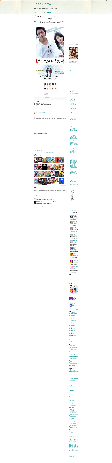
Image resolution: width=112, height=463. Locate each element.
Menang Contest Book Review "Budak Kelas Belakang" (74, 99)
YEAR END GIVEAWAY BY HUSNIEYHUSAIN (73, 109)
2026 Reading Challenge (73, 303)
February (72, 199)
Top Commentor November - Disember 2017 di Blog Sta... (74, 168)
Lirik (77, 444)
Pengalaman (70, 449)
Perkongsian (74, 450)
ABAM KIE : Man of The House (74, 371)
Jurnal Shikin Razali (72, 410)
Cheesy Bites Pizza (72, 132)
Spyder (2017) (72, 183)
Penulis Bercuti (72, 142)
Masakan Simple (76, 446)
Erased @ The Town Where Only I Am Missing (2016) (74, 92)
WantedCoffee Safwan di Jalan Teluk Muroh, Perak (74, 108)
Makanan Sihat (71, 446)
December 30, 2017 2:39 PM (43, 103)
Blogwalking (70, 440)
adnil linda (74, 335)
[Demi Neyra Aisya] (49, 169)
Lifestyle (75, 444)
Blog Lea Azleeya (72, 407)
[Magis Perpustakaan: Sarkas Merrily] (61, 170)
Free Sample (74, 441)
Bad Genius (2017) (72, 140)
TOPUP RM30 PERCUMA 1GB (73, 210)
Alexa (72, 439)
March (71, 198)
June (71, 195)
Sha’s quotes (35, 188)
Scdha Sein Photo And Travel (73, 431)
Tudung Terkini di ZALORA (73, 100)
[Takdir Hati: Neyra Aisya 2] (40, 169)
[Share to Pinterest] (49, 97)
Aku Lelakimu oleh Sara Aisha (74, 141)
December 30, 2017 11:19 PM (42, 112)
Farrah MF (37, 112)
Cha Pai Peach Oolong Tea (75, 227)
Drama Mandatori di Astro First (74, 162)
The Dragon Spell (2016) (73, 101)
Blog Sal (71, 360)
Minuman (77, 447)
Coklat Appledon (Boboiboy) (73, 151)
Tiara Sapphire (72, 385)
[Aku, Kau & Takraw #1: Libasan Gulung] (44, 162)
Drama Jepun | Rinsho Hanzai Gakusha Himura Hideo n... (74, 118)
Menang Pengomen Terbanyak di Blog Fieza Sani (74, 144)
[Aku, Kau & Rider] (53, 183)
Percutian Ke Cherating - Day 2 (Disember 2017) (74, 131)
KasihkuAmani (43, 4)
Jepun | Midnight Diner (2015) (74, 113)
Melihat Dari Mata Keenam (39, 201)
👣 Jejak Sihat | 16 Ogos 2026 (75, 215)
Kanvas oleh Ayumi (72, 129)
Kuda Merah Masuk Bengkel (73, 114)
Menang (74, 447)
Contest (77, 440)
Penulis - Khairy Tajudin (73, 124)
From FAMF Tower (72, 418)
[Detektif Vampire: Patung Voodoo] (44, 184)
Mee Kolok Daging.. (72, 403)
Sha (72, 304)
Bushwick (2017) (72, 176)
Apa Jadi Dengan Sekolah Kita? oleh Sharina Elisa (74, 103)
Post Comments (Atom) (39, 150)
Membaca (71, 447)
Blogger (62, 461)
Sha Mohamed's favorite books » (63, 185)
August (71, 193)
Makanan (70, 445)
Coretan (70, 441)
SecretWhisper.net (72, 380)
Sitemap (43, 12)
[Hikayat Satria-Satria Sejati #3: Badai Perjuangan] (49, 184)
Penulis (77, 449)
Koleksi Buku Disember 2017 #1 (74, 125)
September (72, 192)
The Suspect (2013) (72, 164)
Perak (69, 450)
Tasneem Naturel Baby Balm (73, 136)
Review (70, 451)
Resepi (77, 450)
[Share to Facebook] (48, 97)
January (72, 200)
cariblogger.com (72, 390)
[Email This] (45, 97)
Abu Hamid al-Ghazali (38, 198)
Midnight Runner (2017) (73, 115)
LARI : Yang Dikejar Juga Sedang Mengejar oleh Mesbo (74, 119)
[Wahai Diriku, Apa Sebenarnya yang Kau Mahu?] (49, 162)
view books (77, 309)
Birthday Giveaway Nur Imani (75, 247)
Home (35, 12)
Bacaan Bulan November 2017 (74, 166)
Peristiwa (72, 450)
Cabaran (74, 440)
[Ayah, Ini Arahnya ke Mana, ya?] (44, 169)
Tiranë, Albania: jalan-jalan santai (73, 347)
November (72, 190)
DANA (71, 348)
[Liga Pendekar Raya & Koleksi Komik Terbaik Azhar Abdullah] (61, 176)
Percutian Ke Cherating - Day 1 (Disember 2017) (74, 135)
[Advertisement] (50, 142)
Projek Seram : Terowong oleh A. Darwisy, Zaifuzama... (74, 157)
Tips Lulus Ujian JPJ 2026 (73, 376)
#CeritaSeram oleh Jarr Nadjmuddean (73, 150)
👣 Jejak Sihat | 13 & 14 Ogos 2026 (75, 240)
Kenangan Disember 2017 (73, 172)
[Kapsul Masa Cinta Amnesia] (57, 169)
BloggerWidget (76, 337)
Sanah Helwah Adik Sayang (73, 421)
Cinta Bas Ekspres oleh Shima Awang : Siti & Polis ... (74, 171)
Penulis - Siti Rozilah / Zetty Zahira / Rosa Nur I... (73, 174)
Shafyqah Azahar (38, 103)
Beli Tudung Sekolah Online (73, 116)
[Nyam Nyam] (57, 181)
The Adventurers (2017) (73, 175)
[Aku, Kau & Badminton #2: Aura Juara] (53, 162)
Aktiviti (70, 439)
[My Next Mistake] (40, 184)
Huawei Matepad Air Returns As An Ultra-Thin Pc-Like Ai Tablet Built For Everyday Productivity (74, 409)
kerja (73, 456)
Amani (75, 439)
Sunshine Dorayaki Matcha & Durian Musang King (75, 222)
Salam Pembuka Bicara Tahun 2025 (74, 425)
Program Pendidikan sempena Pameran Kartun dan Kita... (74, 148)
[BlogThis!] (46, 97)
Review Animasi (74, 451)
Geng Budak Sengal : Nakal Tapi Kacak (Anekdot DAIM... (74, 126)
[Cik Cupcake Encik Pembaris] (44, 176)
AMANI (70, 69)
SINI (60, 21)
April (71, 197)
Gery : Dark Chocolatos (73, 137)
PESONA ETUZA (72, 396)
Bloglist (77, 439)
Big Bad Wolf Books (72, 165)
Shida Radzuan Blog (72, 365)
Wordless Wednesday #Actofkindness (73, 104)
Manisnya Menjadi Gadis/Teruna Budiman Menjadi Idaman (75, 267)
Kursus (72, 444)
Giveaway (77, 441)
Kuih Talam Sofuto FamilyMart (73, 423)
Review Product (74, 454)
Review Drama (73, 452)
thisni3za (73, 330)
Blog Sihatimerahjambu (73, 344)
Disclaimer (49, 12)
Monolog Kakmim (72, 351)
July (71, 194)
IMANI (70, 70)
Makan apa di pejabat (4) (72, 370)
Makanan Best (75, 445)
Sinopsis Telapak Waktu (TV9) (73, 386)
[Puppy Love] (53, 177)
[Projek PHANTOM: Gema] (53, 170)
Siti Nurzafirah (72, 426)
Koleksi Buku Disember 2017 (73, 161)
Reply (36, 105)
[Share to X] (47, 97)
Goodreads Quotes (64, 193)
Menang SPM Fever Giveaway (74, 163)
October (72, 191)
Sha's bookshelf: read (38, 155)
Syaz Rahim (73, 315)
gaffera (57, 461)
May (71, 196)
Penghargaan (74, 449)
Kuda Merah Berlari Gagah (73, 143)
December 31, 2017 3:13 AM (42, 117)
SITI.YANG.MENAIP (72, 429)
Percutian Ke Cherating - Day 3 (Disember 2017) (74, 128)
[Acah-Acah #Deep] (36, 162)
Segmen (77, 454)
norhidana (73, 325)
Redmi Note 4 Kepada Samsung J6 (75, 261)
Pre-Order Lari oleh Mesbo (73, 160)
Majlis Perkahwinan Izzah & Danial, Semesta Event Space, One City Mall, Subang (73, 342)
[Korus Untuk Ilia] (57, 162)
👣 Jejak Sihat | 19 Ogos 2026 (75, 234)
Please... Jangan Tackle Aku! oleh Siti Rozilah (73, 169)
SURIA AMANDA (72, 400)
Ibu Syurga (71, 391)
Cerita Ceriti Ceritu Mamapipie (74, 356)
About (39, 12)
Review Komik (73, 453)
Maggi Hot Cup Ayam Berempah (75, 253)
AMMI (70, 369)
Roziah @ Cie (74, 320)
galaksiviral (37, 117)
